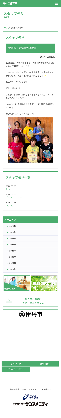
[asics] (30, 397)
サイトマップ (16, 364)
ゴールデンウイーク (15, 197)
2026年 (12, 226)
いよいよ (10, 205)
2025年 (12, 232)
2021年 (12, 257)
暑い (8, 189)
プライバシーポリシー (15, 369)
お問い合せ (44, 364)
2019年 (12, 269)
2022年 (12, 251)
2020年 (12, 263)
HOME (6, 28)
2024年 (12, 238)
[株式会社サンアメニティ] (30, 404)
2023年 (12, 245)
